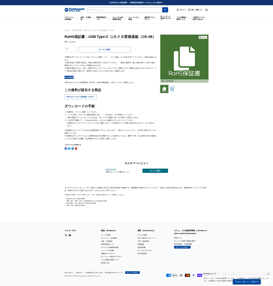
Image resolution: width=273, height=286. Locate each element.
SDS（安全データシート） (147, 238)
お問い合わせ (69, 272)
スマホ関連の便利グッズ (181, 18)
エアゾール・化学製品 (70, 18)
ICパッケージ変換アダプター (165, 18)
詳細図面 (141, 244)
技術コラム (178, 238)
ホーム (67, 30)
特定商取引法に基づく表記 (94, 272)
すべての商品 (106, 235)
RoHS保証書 (142, 254)
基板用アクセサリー (149, 18)
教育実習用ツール (102, 18)
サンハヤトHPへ (182, 247)
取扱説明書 (142, 247)
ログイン (182, 10)
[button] (247, 281)
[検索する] (165, 9)
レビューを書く (155, 171)
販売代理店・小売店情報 (183, 244)
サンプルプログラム (145, 250)
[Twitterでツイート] (69, 148)
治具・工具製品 (86, 18)
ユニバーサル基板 (134, 18)
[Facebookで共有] (66, 148)
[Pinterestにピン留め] (76, 148)
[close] (268, 274)
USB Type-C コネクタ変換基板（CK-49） (80, 97)
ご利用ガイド (79, 272)
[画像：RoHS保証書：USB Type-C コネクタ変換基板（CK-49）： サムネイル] (172, 89)
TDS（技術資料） (144, 241)
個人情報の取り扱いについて (114, 272)
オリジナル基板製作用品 (118, 18)
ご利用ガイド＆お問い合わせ (198, 18)
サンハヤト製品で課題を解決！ (185, 241)
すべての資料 (142, 235)
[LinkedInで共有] (72, 148)
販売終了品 (105, 263)
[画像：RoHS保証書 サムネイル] (164, 89)
